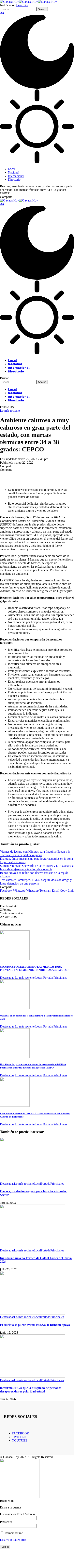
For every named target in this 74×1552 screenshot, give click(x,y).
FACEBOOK (20, 1433)
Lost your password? (13, 1539)
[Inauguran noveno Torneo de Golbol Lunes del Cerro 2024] (32, 1246)
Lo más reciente (10, 410)
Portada (48, 977)
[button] (2, 13)
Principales (60, 977)
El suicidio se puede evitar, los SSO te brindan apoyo (35, 1324)
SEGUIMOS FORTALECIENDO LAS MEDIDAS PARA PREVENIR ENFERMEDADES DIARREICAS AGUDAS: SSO (34, 968)
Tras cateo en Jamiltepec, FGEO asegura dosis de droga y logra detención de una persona (36, 881)
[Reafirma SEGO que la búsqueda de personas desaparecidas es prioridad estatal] (32, 1376)
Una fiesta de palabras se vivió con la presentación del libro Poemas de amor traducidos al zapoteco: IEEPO (33, 1066)
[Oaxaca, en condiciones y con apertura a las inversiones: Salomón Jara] (15, 1008)
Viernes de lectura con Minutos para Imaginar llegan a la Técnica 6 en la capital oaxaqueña (35, 853)
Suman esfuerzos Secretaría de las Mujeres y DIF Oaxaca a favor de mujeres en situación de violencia (37, 867)
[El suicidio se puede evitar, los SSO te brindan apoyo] (32, 1313)
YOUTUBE (19, 1440)
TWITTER (19, 1437)
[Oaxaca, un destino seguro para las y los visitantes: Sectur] (32, 1180)
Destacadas (7, 977)
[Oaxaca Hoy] (28, 1)
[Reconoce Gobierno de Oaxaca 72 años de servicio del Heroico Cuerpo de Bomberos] (15, 1105)
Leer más (22, 5)
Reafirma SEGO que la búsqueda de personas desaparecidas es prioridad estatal (30, 1389)
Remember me (13, 1533)
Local (38, 977)
